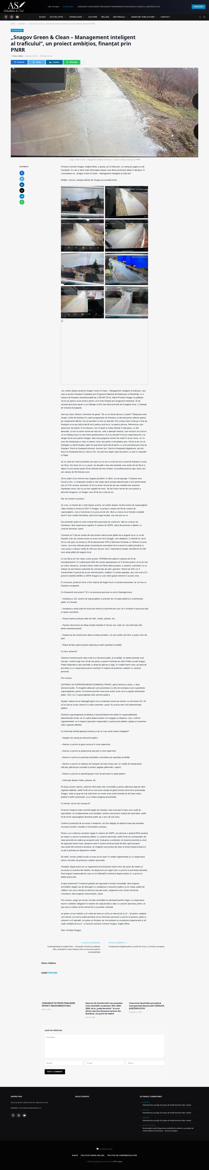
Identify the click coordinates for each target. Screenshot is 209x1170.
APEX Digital (117, 1162)
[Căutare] (204, 17)
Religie (105, 17)
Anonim (145, 1102)
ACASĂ (75, 1155)
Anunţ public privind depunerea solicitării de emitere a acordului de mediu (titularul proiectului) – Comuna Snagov (168, 1129)
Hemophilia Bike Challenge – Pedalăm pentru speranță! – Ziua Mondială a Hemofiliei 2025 (118, 7)
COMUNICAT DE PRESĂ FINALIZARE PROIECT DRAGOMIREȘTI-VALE (58, 1004)
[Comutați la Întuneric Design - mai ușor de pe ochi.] (200, 17)
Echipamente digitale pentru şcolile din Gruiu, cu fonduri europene (136, 946)
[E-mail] (21, 190)
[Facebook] (21, 173)
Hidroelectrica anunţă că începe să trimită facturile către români (167, 1105)
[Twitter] (21, 178)
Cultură (92, 17)
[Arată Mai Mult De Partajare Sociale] (83, 62)
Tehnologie (75, 17)
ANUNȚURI (198, 7)
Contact (165, 17)
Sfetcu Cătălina (18, 56)
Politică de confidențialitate (122, 1155)
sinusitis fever (148, 1125)
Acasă (42, 17)
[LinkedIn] (21, 184)
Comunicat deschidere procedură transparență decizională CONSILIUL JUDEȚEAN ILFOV (146, 1006)
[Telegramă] (21, 196)
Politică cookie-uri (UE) (92, 1155)
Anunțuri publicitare (142, 17)
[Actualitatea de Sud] (15, 6)
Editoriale (119, 17)
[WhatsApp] (21, 202)
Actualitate (56, 17)
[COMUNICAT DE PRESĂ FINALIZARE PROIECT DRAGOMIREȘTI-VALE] (61, 988)
